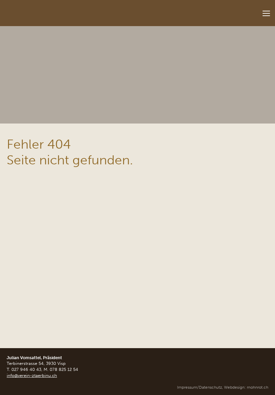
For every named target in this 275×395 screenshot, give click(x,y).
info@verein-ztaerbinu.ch (32, 375)
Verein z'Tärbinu (50, 10)
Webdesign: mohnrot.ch (246, 387)
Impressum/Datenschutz (199, 387)
